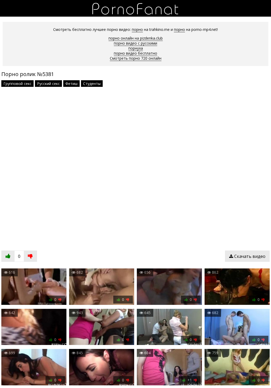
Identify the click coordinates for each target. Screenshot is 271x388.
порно (137, 29)
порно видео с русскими (135, 43)
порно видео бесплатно (135, 53)
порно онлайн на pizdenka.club (136, 38)
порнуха (135, 48)
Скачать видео (249, 256)
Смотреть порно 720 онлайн (135, 58)
